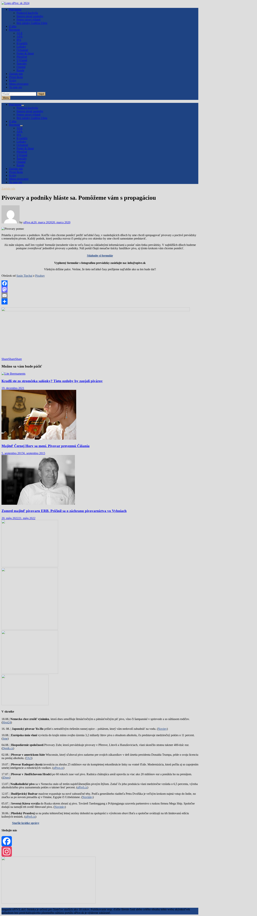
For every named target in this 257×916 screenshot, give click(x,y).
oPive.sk (28, 222)
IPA (19, 39)
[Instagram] (100, 851)
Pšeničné (22, 56)
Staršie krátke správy (25, 823)
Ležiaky (21, 46)
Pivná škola (16, 77)
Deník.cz (7, 748)
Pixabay (40, 275)
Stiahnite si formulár (100, 255)
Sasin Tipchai (24, 275)
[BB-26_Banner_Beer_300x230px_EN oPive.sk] (30, 672)
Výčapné (22, 60)
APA (20, 36)
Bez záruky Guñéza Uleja (32, 23)
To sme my (15, 87)
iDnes (5, 777)
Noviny (162, 728)
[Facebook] (100, 283)
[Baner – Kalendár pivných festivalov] (49, 902)
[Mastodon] (100, 289)
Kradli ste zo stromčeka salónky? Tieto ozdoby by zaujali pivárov (52, 381)
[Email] (100, 295)
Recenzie (14, 29)
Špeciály (22, 63)
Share (5, 359)
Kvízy (12, 80)
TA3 (28, 758)
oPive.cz (58, 767)
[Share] (100, 301)
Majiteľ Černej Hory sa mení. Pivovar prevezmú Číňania (46, 446)
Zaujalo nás (16, 73)
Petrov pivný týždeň (28, 19)
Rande (20, 70)
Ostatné (21, 67)
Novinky (87, 797)
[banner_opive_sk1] (30, 566)
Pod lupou (15, 9)
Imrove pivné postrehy (30, 16)
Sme (5, 738)
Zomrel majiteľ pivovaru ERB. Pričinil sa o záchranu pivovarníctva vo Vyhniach (64, 511)
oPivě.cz (82, 787)
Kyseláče (22, 43)
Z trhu (12, 26)
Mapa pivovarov (19, 83)
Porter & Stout (25, 53)
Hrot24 (6, 722)
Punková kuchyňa (27, 12)
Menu (6, 97)
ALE (20, 33)
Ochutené (22, 50)
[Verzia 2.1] (30, 628)
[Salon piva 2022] (25, 704)
